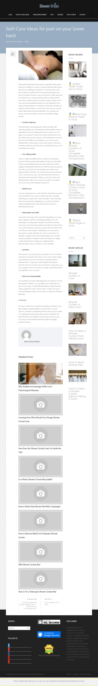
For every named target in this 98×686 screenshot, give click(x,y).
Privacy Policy (86, 674)
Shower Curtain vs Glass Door (75, 304)
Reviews (60, 15)
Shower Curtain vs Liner (74, 276)
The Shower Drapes (15, 41)
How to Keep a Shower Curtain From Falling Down (77, 334)
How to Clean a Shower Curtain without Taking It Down (77, 393)
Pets (52, 15)
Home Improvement (40, 15)
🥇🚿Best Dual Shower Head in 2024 (77, 117)
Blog (10, 15)
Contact (82, 15)
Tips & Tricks (71, 15)
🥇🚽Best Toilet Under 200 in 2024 (76, 86)
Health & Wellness (22, 15)
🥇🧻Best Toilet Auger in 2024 (77, 223)
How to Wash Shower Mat (76, 363)
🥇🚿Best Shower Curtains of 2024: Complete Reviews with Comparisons (76, 151)
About (68, 674)
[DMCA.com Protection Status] (49, 654)
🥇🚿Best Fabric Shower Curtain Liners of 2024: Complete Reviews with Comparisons (77, 190)
